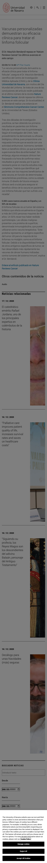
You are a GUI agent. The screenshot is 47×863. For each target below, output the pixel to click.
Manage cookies (24, 844)
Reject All (23, 851)
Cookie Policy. (26, 839)
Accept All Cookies (23, 858)
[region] (23, 836)
